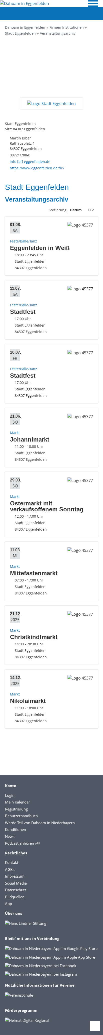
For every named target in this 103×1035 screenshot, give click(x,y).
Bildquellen (14, 896)
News (9, 836)
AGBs (9, 869)
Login (9, 795)
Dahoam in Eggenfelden (25, 27)
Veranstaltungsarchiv (58, 33)
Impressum (14, 876)
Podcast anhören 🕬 (22, 843)
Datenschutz (15, 889)
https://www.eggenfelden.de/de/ (37, 168)
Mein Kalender (17, 802)
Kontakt (11, 862)
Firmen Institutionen (67, 27)
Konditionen (15, 829)
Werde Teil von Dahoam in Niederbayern (40, 822)
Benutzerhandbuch (21, 815)
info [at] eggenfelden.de (30, 161)
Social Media (16, 883)
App (8, 903)
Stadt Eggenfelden (20, 33)
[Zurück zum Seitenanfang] (95, 1026)
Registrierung (16, 808)
